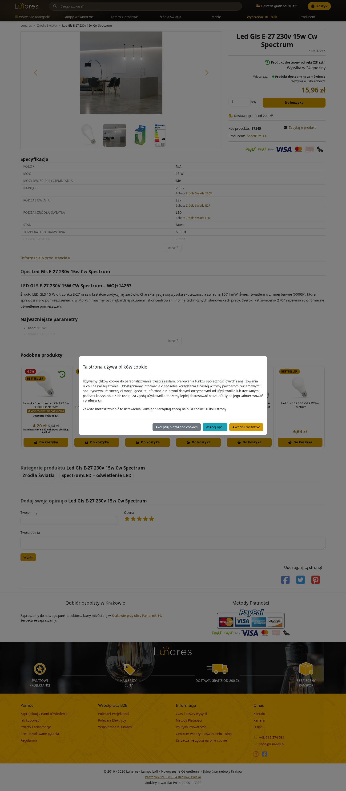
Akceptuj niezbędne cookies (177, 427)
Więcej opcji (215, 427)
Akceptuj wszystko (246, 427)
